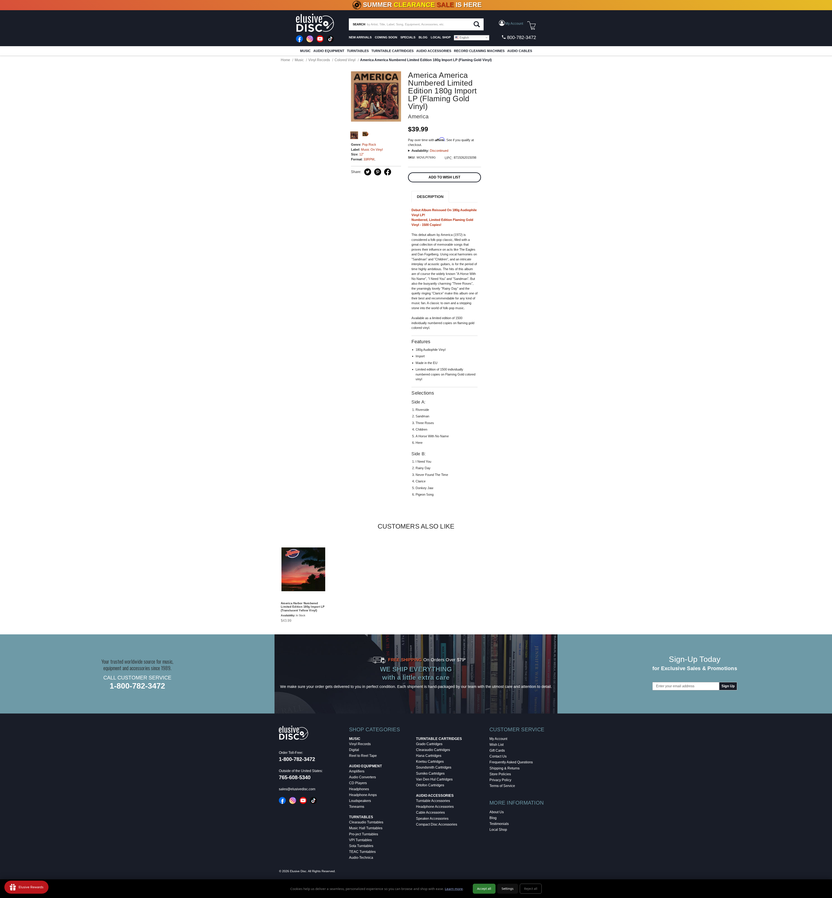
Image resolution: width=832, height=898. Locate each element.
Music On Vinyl (372, 149)
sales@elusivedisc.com (297, 789)
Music (305, 51)
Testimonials (499, 824)
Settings (508, 889)
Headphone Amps (363, 795)
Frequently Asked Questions (511, 762)
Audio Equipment (328, 51)
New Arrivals (360, 37)
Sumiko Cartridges (430, 773)
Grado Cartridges (429, 744)
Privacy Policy (500, 780)
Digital (354, 750)
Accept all (484, 889)
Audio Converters (362, 777)
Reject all (530, 889)
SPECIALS (407, 37)
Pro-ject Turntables (363, 834)
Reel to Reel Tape (363, 756)
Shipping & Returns (504, 768)
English (464, 37)
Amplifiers (356, 771)
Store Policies (500, 774)
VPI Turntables (360, 840)
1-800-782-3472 (137, 685)
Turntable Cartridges (392, 51)
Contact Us (498, 756)
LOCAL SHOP (441, 37)
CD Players (358, 783)
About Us (496, 812)
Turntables (358, 51)
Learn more (454, 889)
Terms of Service (502, 786)
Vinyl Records (360, 744)
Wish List (496, 744)
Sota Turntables (361, 846)
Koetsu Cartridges (430, 761)
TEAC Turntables (362, 852)
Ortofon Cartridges (430, 785)
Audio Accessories (433, 51)
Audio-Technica (361, 857)
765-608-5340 (294, 777)
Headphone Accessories (435, 806)
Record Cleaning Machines (479, 51)
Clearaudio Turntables (366, 822)
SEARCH (359, 24)
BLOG (423, 37)
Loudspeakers (360, 801)
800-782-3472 (521, 37)
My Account (498, 739)
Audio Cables (519, 51)
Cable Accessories (430, 812)
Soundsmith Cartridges (433, 767)
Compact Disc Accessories (436, 824)
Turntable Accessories (433, 801)
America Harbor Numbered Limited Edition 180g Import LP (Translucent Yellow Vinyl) (303, 607)
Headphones (359, 789)
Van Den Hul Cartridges (434, 779)
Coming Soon (386, 37)
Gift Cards (497, 750)
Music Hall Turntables (365, 828)
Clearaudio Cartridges (433, 750)
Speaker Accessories (432, 818)
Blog (493, 818)
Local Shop (498, 829)
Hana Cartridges (428, 756)
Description (430, 196)
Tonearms (356, 806)
